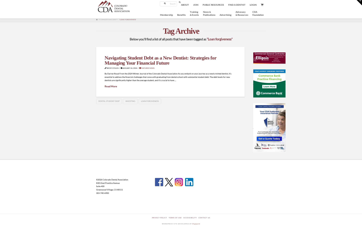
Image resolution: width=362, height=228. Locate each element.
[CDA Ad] (269, 58)
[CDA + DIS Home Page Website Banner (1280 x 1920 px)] (269, 127)
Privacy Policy (159, 218)
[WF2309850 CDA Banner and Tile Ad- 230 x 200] (269, 83)
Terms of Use (175, 218)
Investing (130, 101)
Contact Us (204, 218)
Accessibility (190, 218)
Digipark (196, 224)
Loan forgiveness (150, 101)
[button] (359, 2)
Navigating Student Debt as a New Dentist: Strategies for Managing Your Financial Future (160, 60)
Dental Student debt (109, 101)
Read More (111, 86)
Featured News (147, 68)
